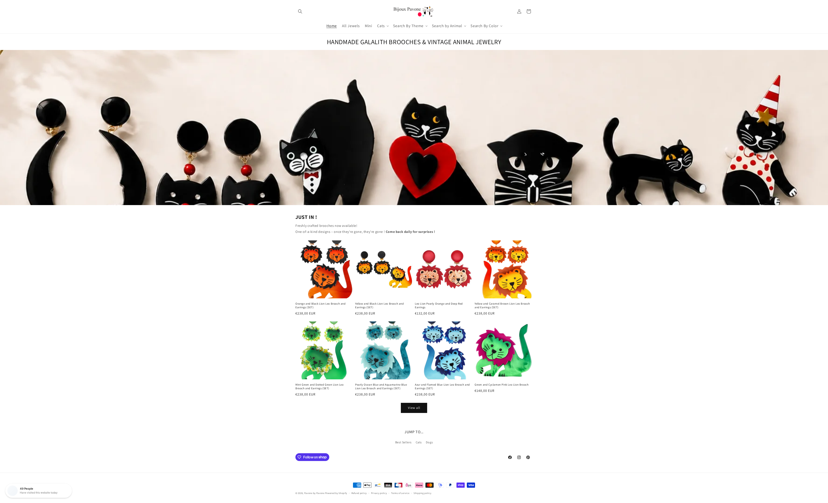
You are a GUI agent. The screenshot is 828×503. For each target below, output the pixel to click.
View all (414, 408)
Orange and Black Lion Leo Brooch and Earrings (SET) (320, 305)
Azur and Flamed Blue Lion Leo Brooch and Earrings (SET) (442, 386)
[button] (300, 11)
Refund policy (359, 492)
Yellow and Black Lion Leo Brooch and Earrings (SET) (379, 305)
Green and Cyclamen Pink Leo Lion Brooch (501, 384)
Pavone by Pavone (314, 493)
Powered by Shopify (336, 493)
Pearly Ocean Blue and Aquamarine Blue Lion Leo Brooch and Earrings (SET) (381, 386)
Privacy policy (379, 492)
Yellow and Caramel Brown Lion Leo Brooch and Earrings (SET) (502, 305)
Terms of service (400, 492)
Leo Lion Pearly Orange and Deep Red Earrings (439, 305)
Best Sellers (403, 442)
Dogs (429, 442)
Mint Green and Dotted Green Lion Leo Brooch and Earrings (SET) (319, 386)
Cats (419, 442)
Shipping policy (422, 492)
